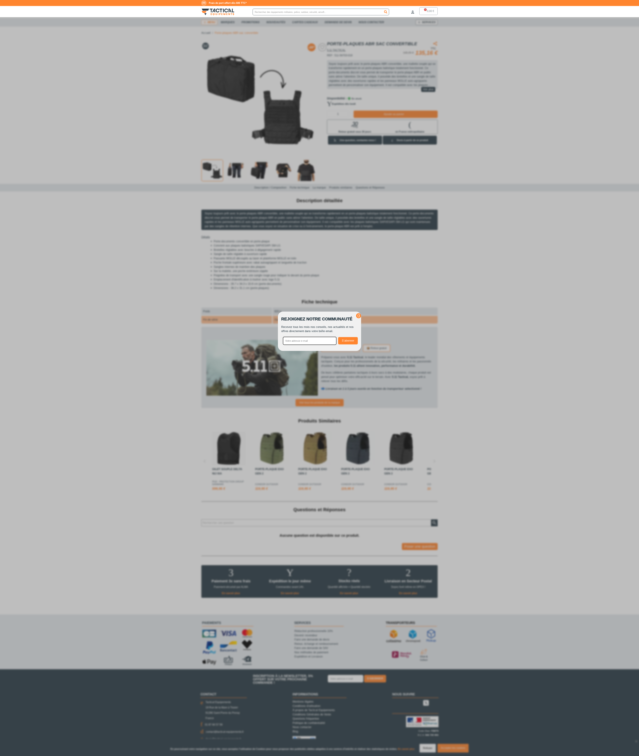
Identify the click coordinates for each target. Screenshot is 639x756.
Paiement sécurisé (234, 2)
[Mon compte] (413, 12)
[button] (358, 315)
